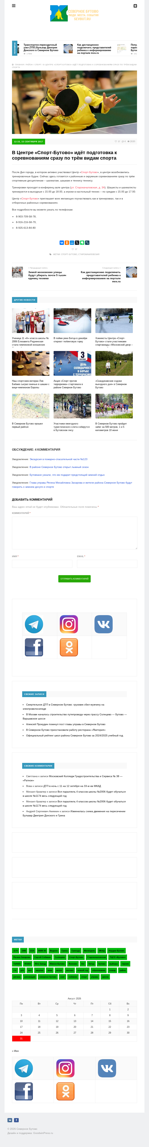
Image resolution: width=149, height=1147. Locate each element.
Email (81, 556)
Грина (65, 951)
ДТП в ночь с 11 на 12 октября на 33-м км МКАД (72, 786)
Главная (19, 65)
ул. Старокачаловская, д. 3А (88, 187)
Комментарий (21, 513)
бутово (101, 964)
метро (59, 970)
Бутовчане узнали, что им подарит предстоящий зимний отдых (67, 474)
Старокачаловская (88, 254)
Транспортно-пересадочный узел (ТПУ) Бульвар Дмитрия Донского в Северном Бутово (30, 47)
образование (98, 970)
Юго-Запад (40, 964)
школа (105, 977)
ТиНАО (17, 964)
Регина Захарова (21, 957)
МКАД (102, 951)
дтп (22, 970)
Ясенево (73, 964)
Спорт (38, 65)
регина (16, 977)
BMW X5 (42, 951)
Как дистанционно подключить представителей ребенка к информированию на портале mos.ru (83, 48)
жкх (30, 970)
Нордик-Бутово (116, 951)
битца (91, 964)
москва (69, 970)
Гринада (76, 951)
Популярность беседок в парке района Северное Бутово (134, 47)
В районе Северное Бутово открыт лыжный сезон (59, 467)
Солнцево (60, 957)
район (123, 970)
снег (62, 977)
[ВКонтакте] (62, 242)
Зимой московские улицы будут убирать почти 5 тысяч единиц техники (47, 275)
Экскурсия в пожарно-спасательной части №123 (58, 459)
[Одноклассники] (67, 242)
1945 (24, 951)
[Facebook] (16, 1120)
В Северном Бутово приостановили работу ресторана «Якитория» (66, 729)
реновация (29, 977)
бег (82, 964)
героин (125, 964)
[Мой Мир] (72, 242)
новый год (82, 970)
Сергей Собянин (42, 957)
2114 (32, 951)
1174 (15, 951)
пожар (112, 970)
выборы (113, 964)
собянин (73, 977)
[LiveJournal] (87, 242)
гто (15, 970)
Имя (15, 556)
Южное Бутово (57, 964)
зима (49, 970)
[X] (77, 242)
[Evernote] (82, 242)
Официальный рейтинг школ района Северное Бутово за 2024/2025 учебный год (74, 735)
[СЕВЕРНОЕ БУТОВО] (74, 8)
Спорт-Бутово (89, 172)
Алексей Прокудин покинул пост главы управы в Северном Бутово (65, 724)
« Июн (15, 1051)
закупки (39, 970)
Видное (54, 951)
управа (94, 977)
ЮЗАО (28, 964)
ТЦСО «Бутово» (118, 957)
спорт (84, 977)
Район (29, 65)
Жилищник (89, 951)
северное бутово (47, 977)
